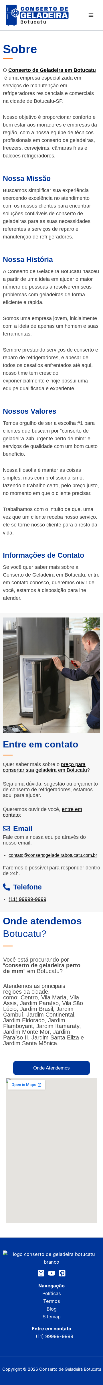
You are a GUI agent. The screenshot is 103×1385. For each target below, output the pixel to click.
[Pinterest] (62, 1273)
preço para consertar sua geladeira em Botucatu (45, 767)
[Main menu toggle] (90, 15)
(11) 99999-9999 (27, 899)
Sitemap (52, 1316)
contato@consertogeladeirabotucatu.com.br (53, 855)
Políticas (51, 1293)
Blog (52, 1309)
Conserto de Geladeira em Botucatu (52, 70)
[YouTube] (51, 1273)
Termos (51, 1301)
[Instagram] (41, 1273)
